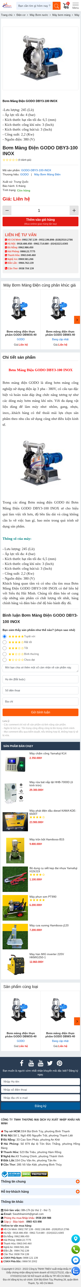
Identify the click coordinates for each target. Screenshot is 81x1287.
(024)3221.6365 (59, 243)
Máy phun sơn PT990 (42, 896)
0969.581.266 (25, 259)
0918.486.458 (24, 243)
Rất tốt (28, 642)
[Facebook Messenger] (75, 1260)
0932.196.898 (46, 239)
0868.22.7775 (27, 251)
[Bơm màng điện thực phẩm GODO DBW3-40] (60, 309)
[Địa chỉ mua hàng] (75, 1239)
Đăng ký (40, 1106)
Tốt (26, 648)
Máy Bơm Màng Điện (47, 174)
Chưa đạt (29, 659)
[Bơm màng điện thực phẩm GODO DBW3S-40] (21, 309)
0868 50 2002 (29, 1261)
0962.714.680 (41, 243)
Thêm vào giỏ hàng (40, 221)
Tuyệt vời (29, 636)
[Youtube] (31, 1063)
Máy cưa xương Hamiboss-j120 (49, 925)
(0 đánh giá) (24, 160)
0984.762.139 (26, 263)
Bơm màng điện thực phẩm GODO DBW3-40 (60, 333)
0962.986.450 (25, 247)
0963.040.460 (28, 255)
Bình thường (31, 654)
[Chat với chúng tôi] (75, 1271)
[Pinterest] (59, 1063)
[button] (77, 1182)
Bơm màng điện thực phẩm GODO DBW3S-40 (21, 333)
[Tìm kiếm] (57, 6)
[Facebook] (21, 1063)
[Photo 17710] (40, 58)
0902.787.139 (29, 239)
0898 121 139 (30, 1257)
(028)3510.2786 (64, 239)
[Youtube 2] (40, 1063)
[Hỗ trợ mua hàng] (75, 1249)
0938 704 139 (21, 1254)
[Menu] (75, 6)
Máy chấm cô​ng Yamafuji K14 (47, 753)
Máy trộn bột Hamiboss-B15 (46, 839)
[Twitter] (50, 1063)
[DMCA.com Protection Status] (34, 1174)
